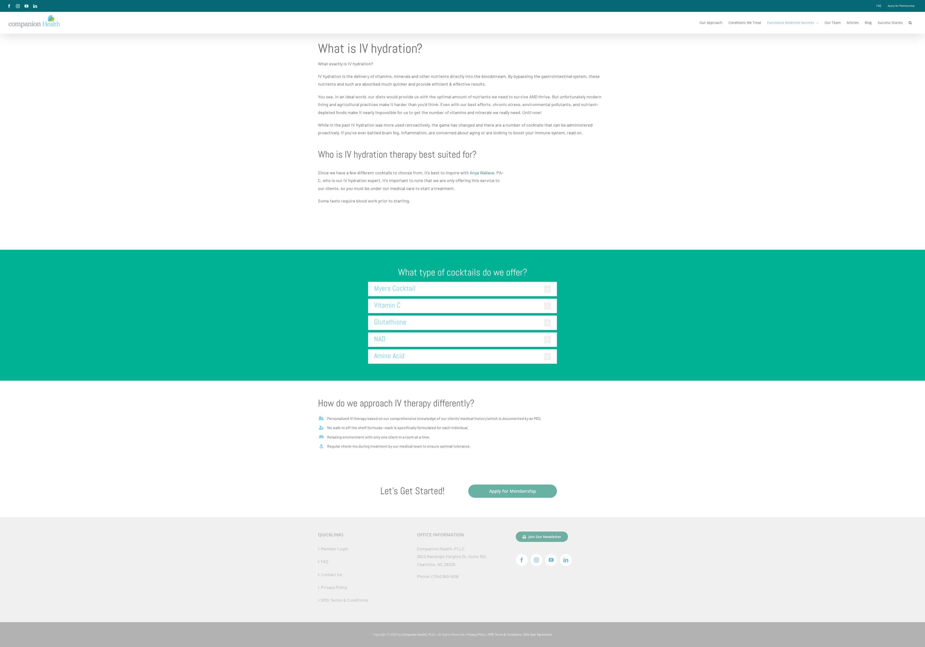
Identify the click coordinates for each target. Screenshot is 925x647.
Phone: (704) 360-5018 (437, 576)
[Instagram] (536, 560)
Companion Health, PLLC (419, 634)
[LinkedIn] (566, 560)
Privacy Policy (334, 587)
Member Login (334, 548)
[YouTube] (551, 560)
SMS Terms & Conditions (344, 600)
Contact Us (331, 574)
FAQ (324, 561)
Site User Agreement (538, 634)
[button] (910, 23)
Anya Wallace (482, 172)
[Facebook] (522, 560)
